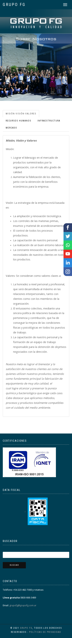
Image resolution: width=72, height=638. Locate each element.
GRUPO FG (14, 4)
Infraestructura (48, 120)
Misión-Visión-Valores (21, 113)
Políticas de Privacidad (45, 632)
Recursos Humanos (18, 120)
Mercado (11, 127)
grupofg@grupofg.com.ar (22, 605)
